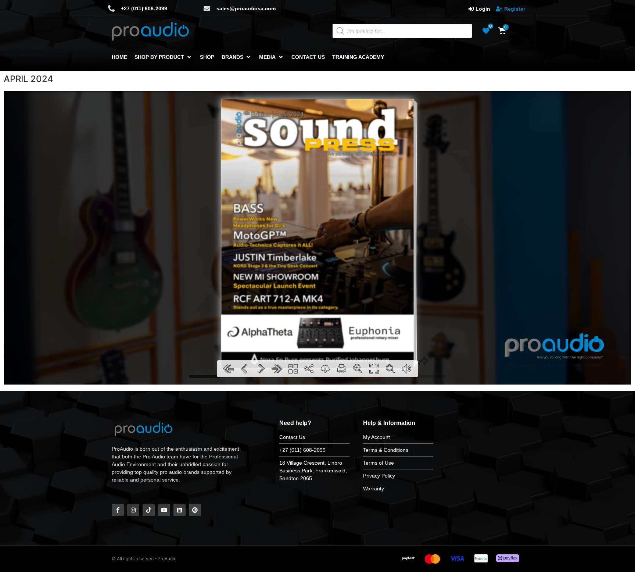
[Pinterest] (195, 510)
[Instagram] (133, 510)
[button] (163, 57)
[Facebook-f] (118, 510)
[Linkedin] (179, 510)
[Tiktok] (149, 510)
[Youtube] (164, 510)
